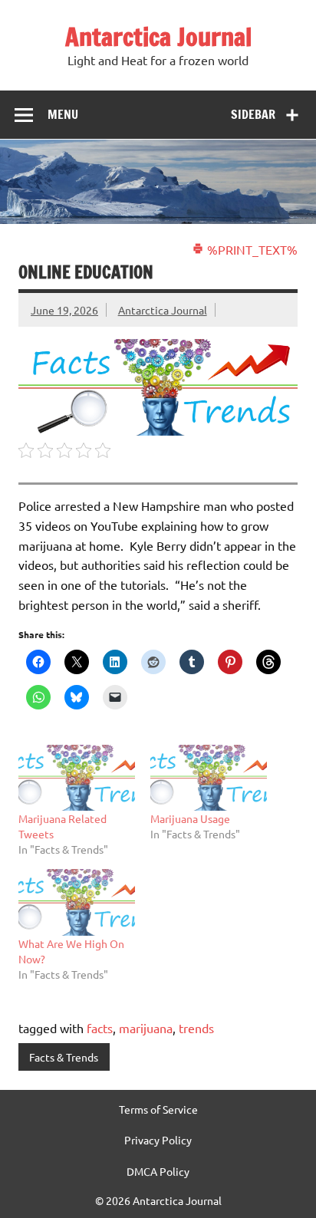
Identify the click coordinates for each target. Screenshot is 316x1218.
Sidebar (253, 114)
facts (100, 1027)
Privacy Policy (158, 1139)
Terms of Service (158, 1109)
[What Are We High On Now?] (76, 902)
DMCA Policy (158, 1171)
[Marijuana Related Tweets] (76, 778)
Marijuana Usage (190, 818)
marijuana (146, 1027)
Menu (63, 114)
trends (196, 1027)
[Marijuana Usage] (208, 778)
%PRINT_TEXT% (251, 249)
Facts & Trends (63, 1057)
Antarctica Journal (158, 36)
